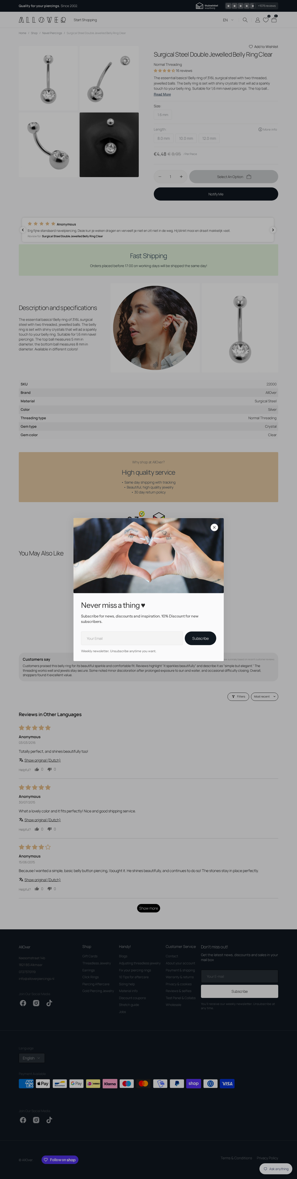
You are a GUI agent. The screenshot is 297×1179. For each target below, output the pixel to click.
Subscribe (200, 638)
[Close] (214, 527)
